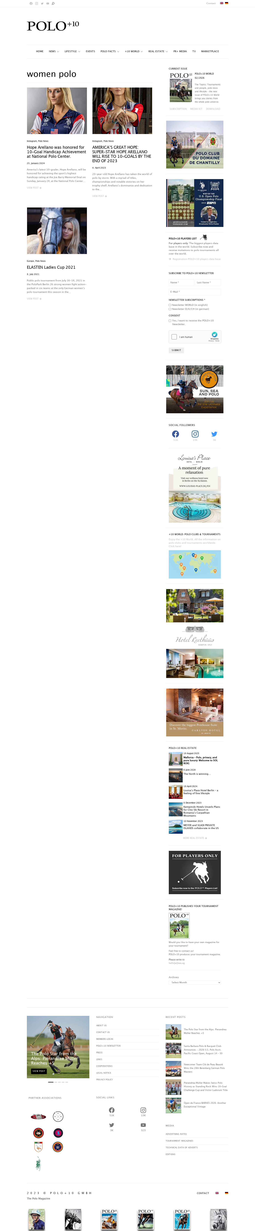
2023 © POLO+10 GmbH (60, 1193)
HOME (39, 51)
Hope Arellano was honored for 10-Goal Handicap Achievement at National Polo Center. (56, 152)
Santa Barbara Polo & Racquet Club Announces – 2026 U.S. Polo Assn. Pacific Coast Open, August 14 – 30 (203, 1050)
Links (99, 1059)
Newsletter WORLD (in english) (190, 305)
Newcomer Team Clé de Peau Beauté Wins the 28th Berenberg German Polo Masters (204, 1068)
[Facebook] (31, 3)
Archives (174, 977)
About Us (101, 1026)
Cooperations (104, 1066)
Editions (170, 1154)
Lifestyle (71, 51)
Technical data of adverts (182, 1148)
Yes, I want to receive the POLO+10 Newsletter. (193, 322)
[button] (34, 188)
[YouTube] (47, 3)
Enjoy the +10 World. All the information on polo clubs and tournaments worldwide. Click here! (195, 542)
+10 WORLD (132, 51)
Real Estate (156, 51)
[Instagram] (36, 3)
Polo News (43, 141)
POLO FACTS (108, 51)
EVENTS (90, 51)
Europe (30, 261)
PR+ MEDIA (180, 51)
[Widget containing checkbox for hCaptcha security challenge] (195, 336)
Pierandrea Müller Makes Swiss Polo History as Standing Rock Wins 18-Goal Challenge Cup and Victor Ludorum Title (206, 1086)
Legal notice (103, 1073)
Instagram (32, 141)
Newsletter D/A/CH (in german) (190, 309)
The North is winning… (197, 774)
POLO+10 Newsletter (108, 1046)
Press (99, 1053)
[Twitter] (42, 3)
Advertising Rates (176, 1134)
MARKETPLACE (210, 51)
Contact (211, 3)
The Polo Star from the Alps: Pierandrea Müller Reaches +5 (54, 1058)
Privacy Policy (104, 1080)
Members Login (104, 1039)
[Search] (53, 3)
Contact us (103, 1032)
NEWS (52, 51)
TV (194, 51)
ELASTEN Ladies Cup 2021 (51, 267)
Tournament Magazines (179, 1141)
